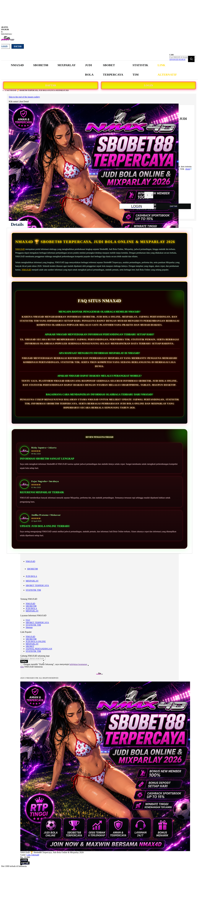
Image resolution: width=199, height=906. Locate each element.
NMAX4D (20, 249)
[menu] (94, 70)
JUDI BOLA (31, 576)
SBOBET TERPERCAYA (37, 585)
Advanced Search (177, 59)
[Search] (191, 59)
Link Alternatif (33, 855)
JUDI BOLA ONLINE (36, 641)
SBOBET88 (32, 569)
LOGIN (148, 85)
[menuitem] (17, 65)
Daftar (18, 46)
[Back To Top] (21, 864)
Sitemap (29, 627)
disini (187, 169)
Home (7, 90)
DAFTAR (50, 85)
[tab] (17, 224)
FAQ (28, 620)
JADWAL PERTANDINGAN (39, 649)
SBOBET (30, 646)
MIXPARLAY (32, 581)
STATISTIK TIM (33, 590)
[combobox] (182, 57)
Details (17, 224)
